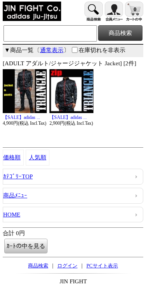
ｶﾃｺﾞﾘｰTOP (18, 176)
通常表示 (51, 50)
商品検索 (38, 266)
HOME (11, 214)
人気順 (37, 157)
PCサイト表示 (102, 266)
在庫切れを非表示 (102, 50)
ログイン (67, 266)
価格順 (12, 157)
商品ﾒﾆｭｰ (15, 195)
